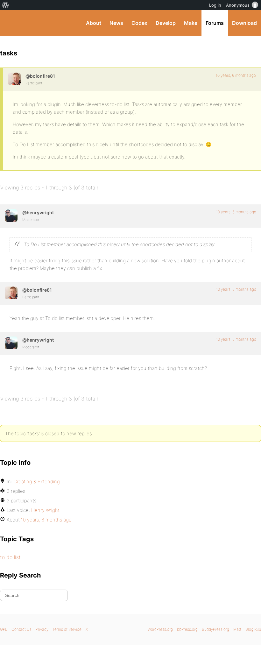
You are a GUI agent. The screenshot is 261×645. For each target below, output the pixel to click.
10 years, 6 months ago (236, 75)
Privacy (42, 629)
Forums (215, 23)
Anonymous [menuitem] (238, 5)
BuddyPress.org (10, 23)
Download (244, 23)
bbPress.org (187, 629)
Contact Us (21, 629)
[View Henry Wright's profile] (11, 215)
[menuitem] (5, 5)
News (116, 23)
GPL (3, 629)
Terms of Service (67, 629)
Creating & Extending (36, 481)
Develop (166, 23)
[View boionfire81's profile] (14, 79)
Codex (139, 23)
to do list (10, 557)
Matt (237, 629)
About (93, 23)
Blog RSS (253, 629)
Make (190, 23)
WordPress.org (160, 629)
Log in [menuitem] (215, 5)
